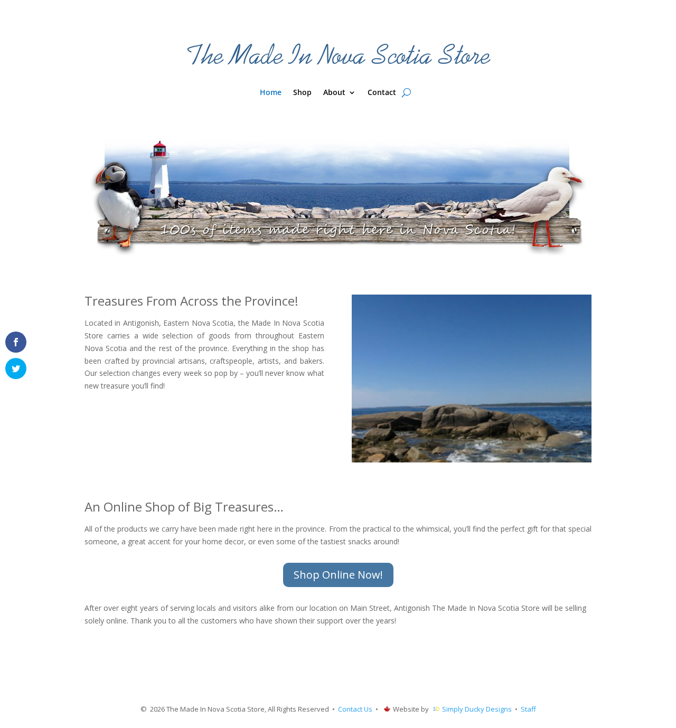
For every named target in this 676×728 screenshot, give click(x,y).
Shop (302, 93)
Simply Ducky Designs (477, 709)
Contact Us (355, 709)
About (334, 93)
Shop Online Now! (338, 575)
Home (270, 93)
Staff (528, 709)
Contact (382, 93)
